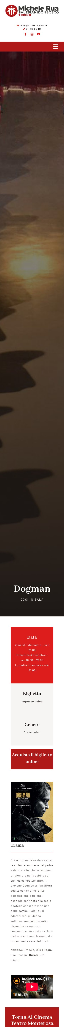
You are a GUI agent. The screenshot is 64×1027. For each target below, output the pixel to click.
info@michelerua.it (33, 25)
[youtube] (38, 34)
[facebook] (25, 34)
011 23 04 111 (33, 29)
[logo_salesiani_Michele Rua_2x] (32, 4)
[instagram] (32, 34)
